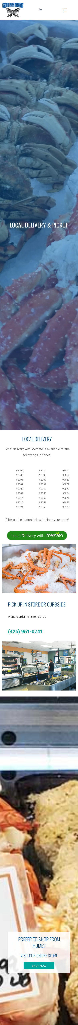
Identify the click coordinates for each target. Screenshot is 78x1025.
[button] (65, 10)
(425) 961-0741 (25, 631)
